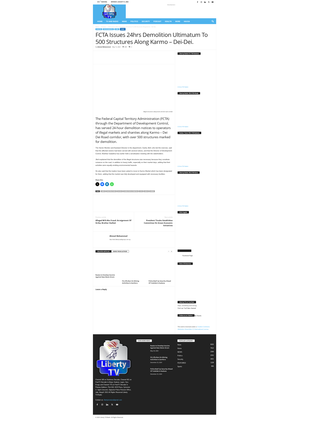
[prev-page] (168, 251)
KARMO (152, 191)
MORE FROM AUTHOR (120, 251)
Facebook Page (184, 251)
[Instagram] (201, 2)
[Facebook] (197, 2)
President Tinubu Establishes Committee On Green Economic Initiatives (158, 223)
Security (146, 21)
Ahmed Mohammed (104, 47)
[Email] (139, 59)
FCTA (141, 191)
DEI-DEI (120, 191)
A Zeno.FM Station (183, 87)
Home (99, 21)
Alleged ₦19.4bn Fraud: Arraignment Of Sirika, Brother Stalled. (113, 221)
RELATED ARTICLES (103, 251)
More (177, 21)
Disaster (103, 27)
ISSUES (146, 191)
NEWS (179, 352)
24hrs (103, 191)
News (124, 21)
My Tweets (197, 316)
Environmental (108, 29)
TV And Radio (112, 21)
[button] (212, 21)
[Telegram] (153, 59)
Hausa (187, 21)
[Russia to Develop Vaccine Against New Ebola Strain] (107, 264)
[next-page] (171, 251)
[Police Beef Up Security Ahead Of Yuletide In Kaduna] (161, 267)
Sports (179, 366)
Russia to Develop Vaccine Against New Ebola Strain (105, 276)
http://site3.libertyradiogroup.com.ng (119, 239)
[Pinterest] (146, 59)
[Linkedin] (205, 2)
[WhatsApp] (124, 59)
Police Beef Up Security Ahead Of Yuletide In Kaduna (160, 282)
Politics (134, 21)
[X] (208, 2)
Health (168, 21)
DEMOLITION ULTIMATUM (131, 191)
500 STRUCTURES (111, 191)
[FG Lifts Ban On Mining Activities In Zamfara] (134, 267)
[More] (161, 59)
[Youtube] (212, 2)
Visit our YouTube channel (187, 308)
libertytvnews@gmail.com (113, 400)
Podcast (157, 21)
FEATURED (181, 363)
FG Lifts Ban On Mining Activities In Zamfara (130, 282)
